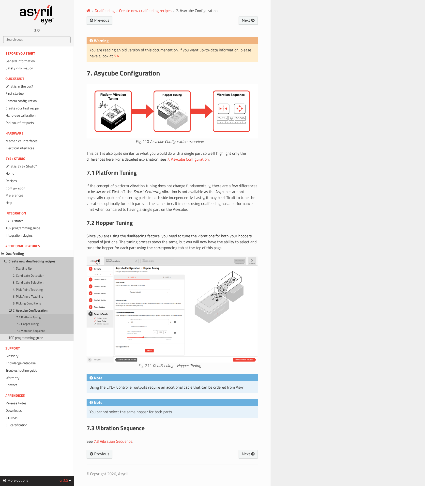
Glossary (12, 356)
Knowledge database (21, 363)
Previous (101, 20)
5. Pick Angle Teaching (28, 296)
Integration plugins (19, 235)
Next (246, 20)
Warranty (12, 377)
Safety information (19, 68)
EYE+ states (15, 221)
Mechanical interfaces (22, 141)
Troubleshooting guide (21, 370)
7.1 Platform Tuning (28, 317)
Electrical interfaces (20, 148)
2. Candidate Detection (28, 275)
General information (20, 61)
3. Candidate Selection (28, 282)
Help (9, 202)
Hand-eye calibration (21, 115)
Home (10, 173)
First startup (15, 93)
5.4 (117, 56)
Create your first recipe (22, 108)
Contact (11, 385)
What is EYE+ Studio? (21, 166)
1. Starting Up (22, 268)
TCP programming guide (23, 228)
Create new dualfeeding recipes (32, 261)
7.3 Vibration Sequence (30, 331)
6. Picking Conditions (27, 303)
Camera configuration (21, 101)
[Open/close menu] (2, 253)
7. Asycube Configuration (30, 310)
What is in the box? (19, 86)
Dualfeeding (15, 253)
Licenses (12, 417)
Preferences (14, 195)
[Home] (88, 11)
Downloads (14, 410)
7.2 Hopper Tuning (27, 324)
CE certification (17, 425)
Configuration (15, 188)
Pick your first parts (20, 122)
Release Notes (16, 403)
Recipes (11, 180)
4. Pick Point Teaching (28, 289)
